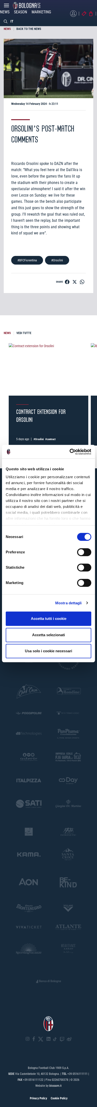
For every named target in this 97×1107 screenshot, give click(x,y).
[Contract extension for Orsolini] (48, 369)
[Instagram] (28, 1039)
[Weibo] (69, 1039)
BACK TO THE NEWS (28, 29)
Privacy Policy (38, 1098)
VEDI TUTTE (23, 333)
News (4, 12)
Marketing (41, 12)
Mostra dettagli (68, 603)
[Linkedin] (48, 1039)
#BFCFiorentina (27, 260)
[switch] (84, 552)
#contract (50, 439)
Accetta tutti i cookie (48, 618)
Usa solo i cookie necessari (48, 651)
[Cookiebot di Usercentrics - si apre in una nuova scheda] (69, 452)
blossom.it (55, 1085)
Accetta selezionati (48, 635)
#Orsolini (57, 260)
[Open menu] (6, 6)
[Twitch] (62, 1039)
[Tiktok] (55, 1039)
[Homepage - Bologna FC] (26, 5)
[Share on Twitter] (74, 282)
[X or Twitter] (41, 1039)
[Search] (6, 21)
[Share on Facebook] (67, 282)
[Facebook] (34, 1039)
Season (20, 12)
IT (11, 21)
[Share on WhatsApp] (82, 282)
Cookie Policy (59, 1098)
